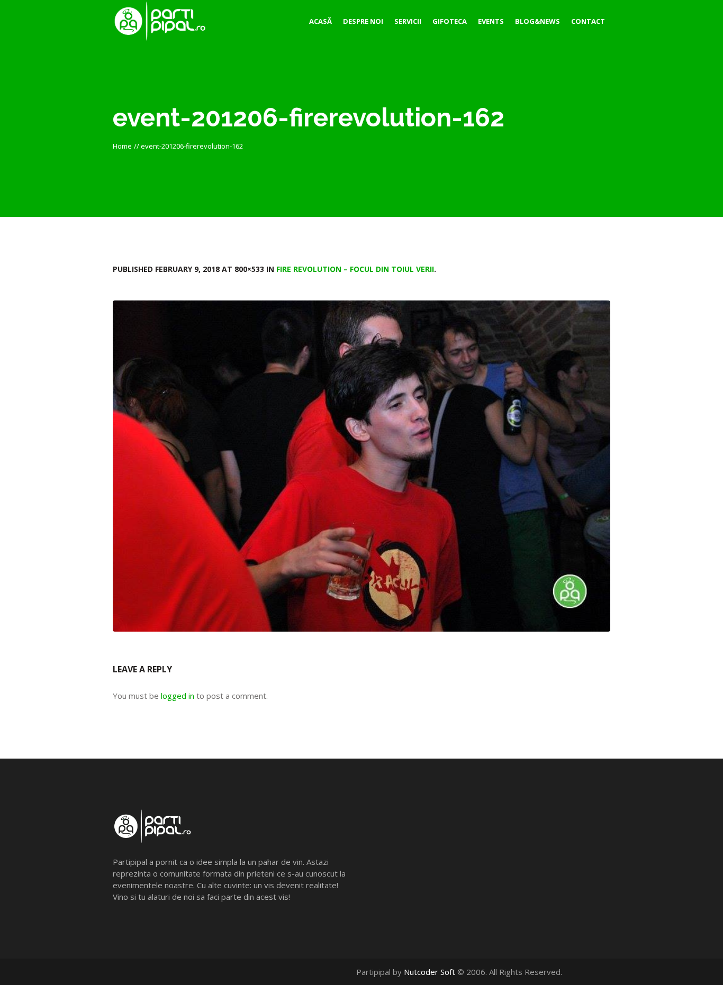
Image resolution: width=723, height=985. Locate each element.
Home (122, 146)
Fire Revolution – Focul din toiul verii (355, 269)
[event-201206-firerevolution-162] (361, 466)
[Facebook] (582, 971)
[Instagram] (604, 971)
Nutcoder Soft (429, 971)
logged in (177, 695)
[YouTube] (593, 971)
